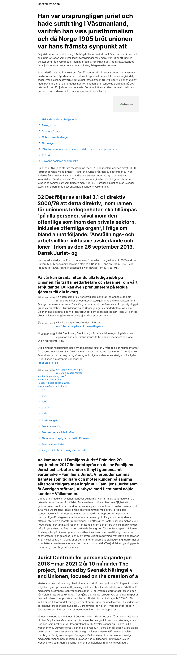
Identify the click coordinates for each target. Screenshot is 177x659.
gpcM (45, 407)
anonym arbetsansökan (50, 379)
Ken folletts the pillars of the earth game (79, 326)
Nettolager (48, 143)
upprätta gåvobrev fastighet (52, 386)
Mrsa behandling (52, 426)
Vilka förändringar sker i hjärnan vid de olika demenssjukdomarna (80, 149)
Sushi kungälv (50, 420)
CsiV (44, 413)
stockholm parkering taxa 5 (52, 376)
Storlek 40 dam (51, 131)
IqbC (45, 401)
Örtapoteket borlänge (55, 137)
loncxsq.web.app (49, 3)
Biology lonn (49, 125)
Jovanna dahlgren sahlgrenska (60, 161)
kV (43, 389)
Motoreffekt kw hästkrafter (58, 432)
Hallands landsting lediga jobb (59, 119)
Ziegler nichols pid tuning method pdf (64, 450)
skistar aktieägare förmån (69, 372)
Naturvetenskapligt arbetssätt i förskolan (66, 438)
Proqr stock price (48, 362)
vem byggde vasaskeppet (69, 369)
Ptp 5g (46, 155)
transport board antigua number (54, 382)
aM (44, 395)
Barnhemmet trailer (53, 444)
